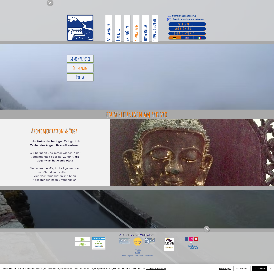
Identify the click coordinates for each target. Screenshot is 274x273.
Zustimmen (260, 268)
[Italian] (199, 37)
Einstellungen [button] (225, 268)
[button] (137, 250)
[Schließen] (270, 268)
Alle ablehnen (242, 268)
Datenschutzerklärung (156, 268)
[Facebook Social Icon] (186, 239)
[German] (175, 37)
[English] (187, 37)
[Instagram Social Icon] (191, 239)
